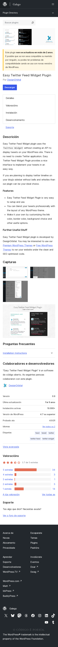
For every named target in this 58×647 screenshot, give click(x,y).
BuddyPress (10, 596)
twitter (51, 433)
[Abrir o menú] (53, 4)
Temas (33, 537)
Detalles (10, 98)
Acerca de (8, 533)
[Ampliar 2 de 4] (51, 270)
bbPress (8, 590)
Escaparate (36, 533)
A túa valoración (11, 494)
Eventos (34, 562)
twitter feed (35, 439)
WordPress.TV (11, 571)
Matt (7, 586)
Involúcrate (36, 557)
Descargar (10, 87)
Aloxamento (9, 542)
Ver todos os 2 (48, 426)
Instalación (11, 112)
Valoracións (12, 105)
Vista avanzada (11, 446)
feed (37, 433)
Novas (6, 537)
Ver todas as (48, 494)
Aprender (7, 557)
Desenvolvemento (15, 120)
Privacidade (9, 547)
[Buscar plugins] (32, 22)
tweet (44, 433)
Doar (34, 566)
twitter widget (48, 439)
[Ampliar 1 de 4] (24, 270)
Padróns (34, 547)
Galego (13, 608)
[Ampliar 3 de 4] (24, 284)
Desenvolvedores (12, 566)
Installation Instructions (15, 353)
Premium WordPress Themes (18, 245)
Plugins (34, 542)
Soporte (10, 127)
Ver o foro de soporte (14, 515)
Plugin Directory (10, 13)
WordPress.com (12, 581)
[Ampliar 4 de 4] (51, 308)
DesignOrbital (14, 79)
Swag (34, 571)
